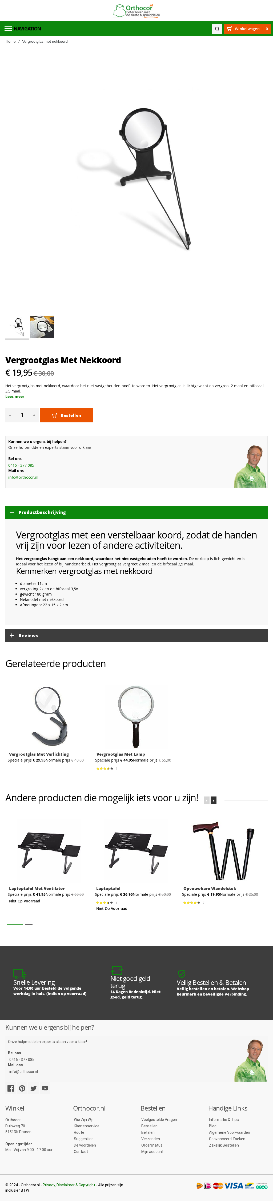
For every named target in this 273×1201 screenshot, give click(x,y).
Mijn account (152, 1152)
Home (11, 41)
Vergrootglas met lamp (121, 754)
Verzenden (150, 1139)
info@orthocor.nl (23, 477)
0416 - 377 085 (21, 465)
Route (79, 1132)
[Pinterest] (22, 1088)
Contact (81, 1152)
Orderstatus (152, 1145)
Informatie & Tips (224, 1119)
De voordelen (85, 1145)
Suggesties (84, 1139)
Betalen (148, 1132)
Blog (212, 1126)
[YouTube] (45, 1088)
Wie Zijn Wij (83, 1119)
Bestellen (149, 1126)
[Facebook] (10, 1088)
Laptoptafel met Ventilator (37, 888)
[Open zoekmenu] (217, 29)
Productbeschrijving (42, 512)
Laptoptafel (108, 888)
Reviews (28, 636)
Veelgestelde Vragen (159, 1119)
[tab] (136, 512)
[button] (42, 327)
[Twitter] (33, 1088)
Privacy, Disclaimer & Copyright (69, 1185)
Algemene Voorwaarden (229, 1132)
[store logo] (136, 11)
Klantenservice (86, 1126)
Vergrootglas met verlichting (39, 754)
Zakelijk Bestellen (224, 1145)
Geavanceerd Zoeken (227, 1139)
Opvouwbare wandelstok (209, 888)
